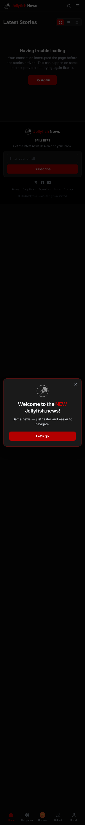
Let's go (42, 436)
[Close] (75, 384)
